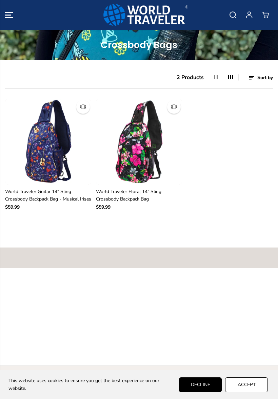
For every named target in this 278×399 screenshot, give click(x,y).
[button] (9, 15)
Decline (200, 384)
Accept (247, 384)
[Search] (232, 14)
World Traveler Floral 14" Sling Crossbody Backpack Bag (128, 195)
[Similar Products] (83, 106)
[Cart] (265, 14)
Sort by (264, 77)
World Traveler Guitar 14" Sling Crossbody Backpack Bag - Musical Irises (48, 195)
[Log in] (249, 14)
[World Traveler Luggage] (137, 15)
